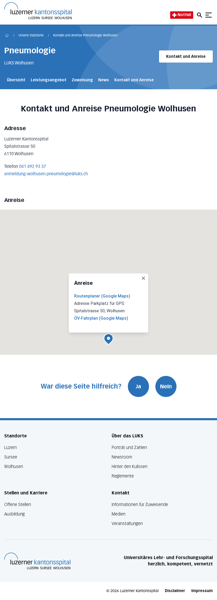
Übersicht (16, 80)
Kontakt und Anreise (186, 56)
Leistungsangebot (48, 80)
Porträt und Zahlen (129, 447)
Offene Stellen (17, 504)
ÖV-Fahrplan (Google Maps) (101, 318)
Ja (138, 386)
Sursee (10, 457)
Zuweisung (82, 80)
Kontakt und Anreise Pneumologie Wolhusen (85, 35)
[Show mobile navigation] (208, 15)
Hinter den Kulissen (129, 466)
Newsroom (122, 457)
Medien (118, 514)
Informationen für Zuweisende (140, 504)
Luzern (10, 447)
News (103, 80)
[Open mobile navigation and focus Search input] (200, 15)
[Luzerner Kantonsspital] (37, 560)
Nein (166, 386)
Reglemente (123, 476)
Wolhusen (13, 466)
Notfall (184, 15)
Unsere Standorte (31, 35)
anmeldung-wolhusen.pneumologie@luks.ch (46, 174)
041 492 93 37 (32, 167)
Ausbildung (14, 514)
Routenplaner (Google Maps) (102, 296)
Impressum (202, 591)
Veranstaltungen (127, 523)
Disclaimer (175, 591)
